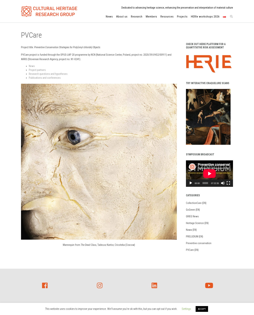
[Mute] (223, 183)
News (109, 16)
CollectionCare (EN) (196, 203)
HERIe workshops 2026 (205, 16)
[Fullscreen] (228, 183)
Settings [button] (186, 309)
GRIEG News (192, 216)
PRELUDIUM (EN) (194, 236)
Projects (182, 16)
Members (151, 16)
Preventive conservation (198, 243)
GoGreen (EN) (193, 209)
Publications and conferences (45, 77)
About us (122, 16)
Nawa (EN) (191, 229)
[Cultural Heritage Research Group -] (49, 11)
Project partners (37, 69)
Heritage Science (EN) (197, 223)
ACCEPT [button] (202, 309)
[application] (209, 173)
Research (136, 16)
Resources (167, 16)
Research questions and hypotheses (48, 73)
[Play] (191, 183)
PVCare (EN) (192, 249)
